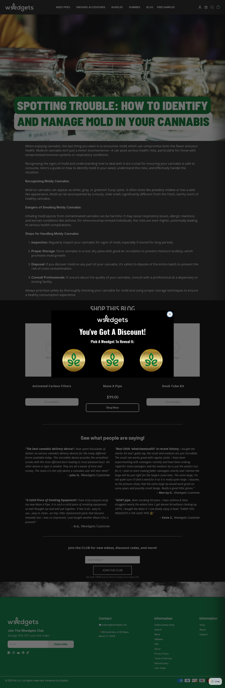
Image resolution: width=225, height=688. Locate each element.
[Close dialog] (169, 314)
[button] (73, 360)
